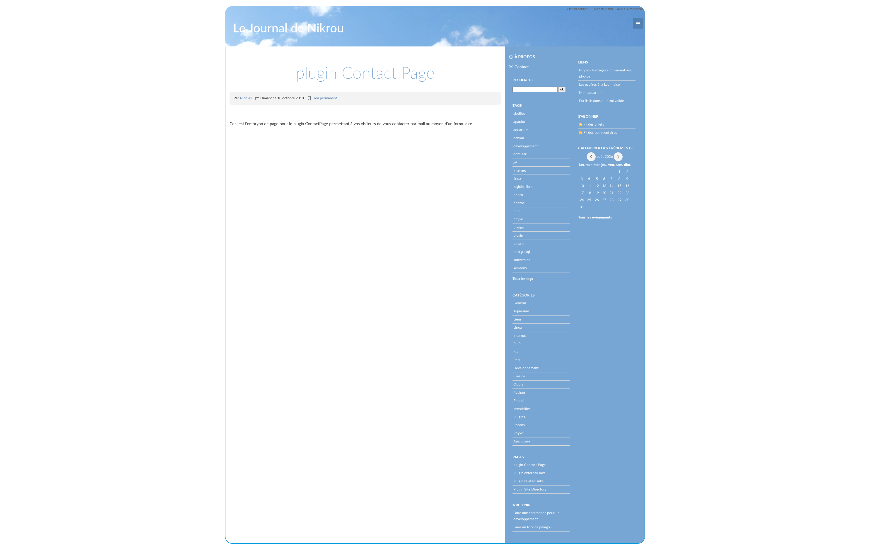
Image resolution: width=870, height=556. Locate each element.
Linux (517, 327)
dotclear (520, 154)
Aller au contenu (577, 9)
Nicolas (246, 98)
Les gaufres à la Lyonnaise (599, 84)
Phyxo (518, 433)
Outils (518, 384)
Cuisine (519, 376)
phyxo (518, 219)
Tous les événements (595, 217)
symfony (520, 268)
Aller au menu (603, 9)
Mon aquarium (590, 93)
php (516, 211)
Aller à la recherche (630, 9)
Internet (519, 335)
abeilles (519, 113)
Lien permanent (324, 98)
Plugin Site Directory (529, 489)
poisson (519, 243)
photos (518, 203)
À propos (525, 57)
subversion (522, 260)
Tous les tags (522, 279)
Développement (526, 368)
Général (519, 303)
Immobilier (521, 409)
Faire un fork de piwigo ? (532, 527)
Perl (516, 360)
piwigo (518, 227)
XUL (516, 352)
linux (517, 178)
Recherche (523, 80)
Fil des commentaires (600, 132)
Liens (517, 319)
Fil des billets (593, 124)
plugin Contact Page (529, 465)
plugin (518, 235)
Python (519, 392)
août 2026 (605, 156)
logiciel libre (522, 187)
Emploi (518, 401)
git (515, 162)
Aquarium (521, 311)
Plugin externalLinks (529, 473)
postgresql (521, 252)
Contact (522, 67)
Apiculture (521, 441)
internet (519, 170)
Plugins (519, 417)
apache (519, 122)
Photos (519, 425)
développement (525, 146)
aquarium (520, 130)
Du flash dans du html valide (601, 101)
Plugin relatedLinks (528, 481)
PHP (517, 344)
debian (518, 138)
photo (518, 195)
